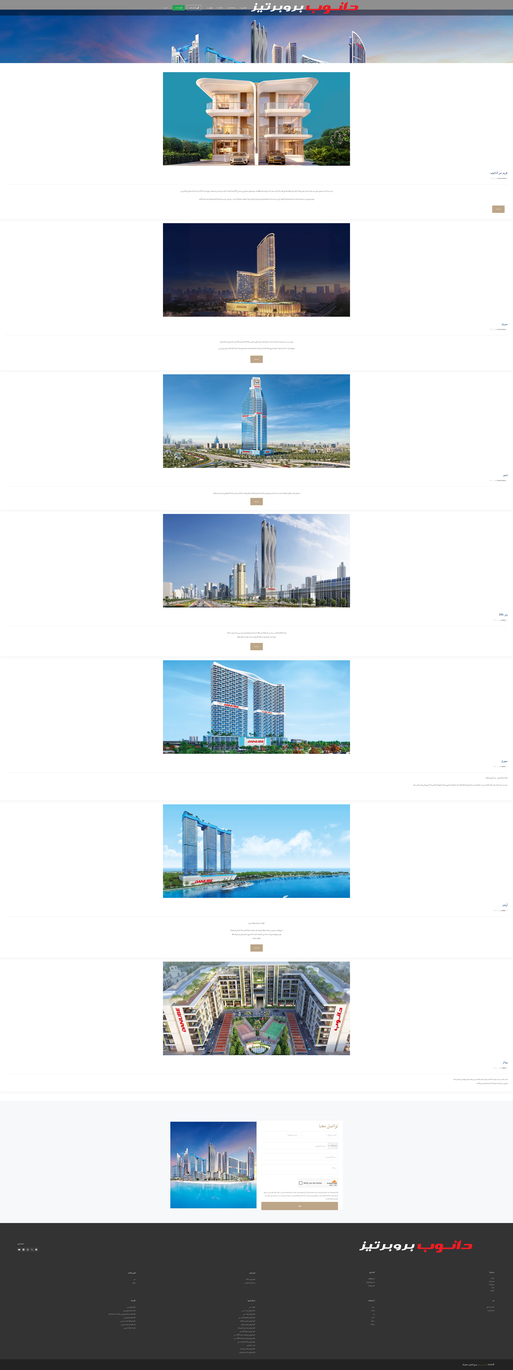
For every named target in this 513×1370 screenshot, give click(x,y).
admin (503, 620)
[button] (498, 209)
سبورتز (504, 761)
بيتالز (505, 1062)
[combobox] (333, 1145)
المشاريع (244, 7)
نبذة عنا (220, 7)
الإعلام (211, 7)
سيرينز (505, 324)
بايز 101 (503, 615)
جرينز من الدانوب (499, 173)
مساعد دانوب (232, 7)
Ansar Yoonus (502, 178)
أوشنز (505, 905)
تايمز (505, 475)
